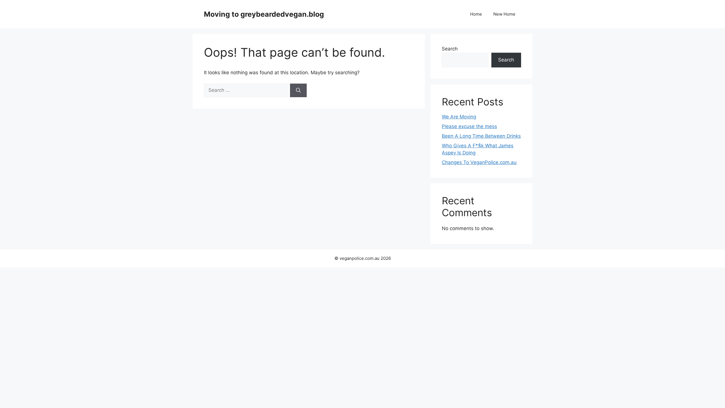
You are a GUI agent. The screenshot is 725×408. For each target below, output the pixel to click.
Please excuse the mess (469, 126)
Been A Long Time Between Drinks (481, 136)
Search (450, 49)
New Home (504, 14)
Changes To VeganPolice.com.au (479, 162)
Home (476, 14)
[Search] (298, 90)
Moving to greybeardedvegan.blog (264, 14)
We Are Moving (459, 117)
